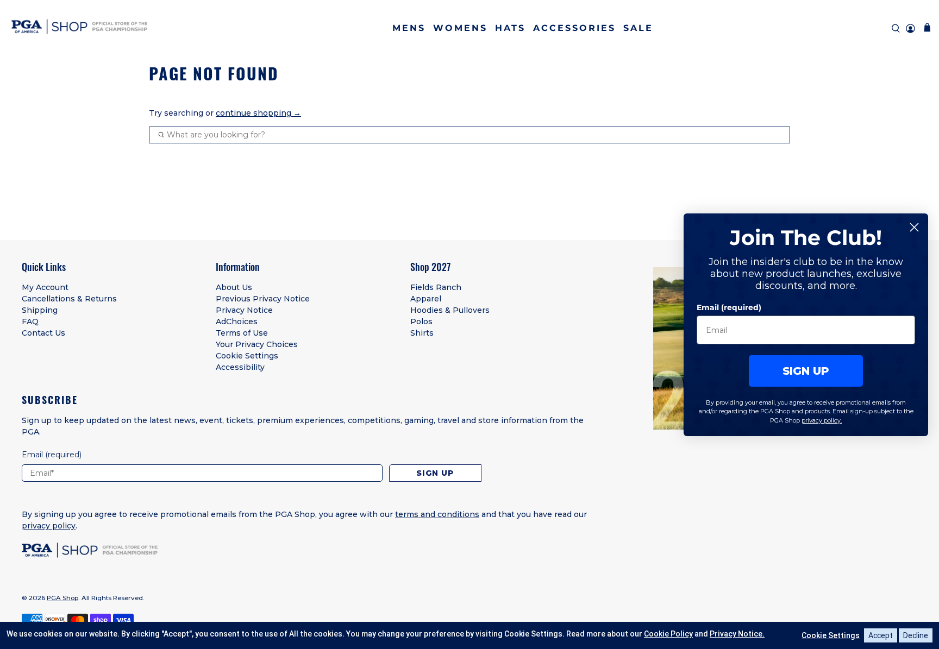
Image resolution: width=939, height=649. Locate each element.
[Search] (895, 28)
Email (52, 454)
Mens (408, 28)
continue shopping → (258, 113)
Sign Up (435, 473)
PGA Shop (62, 598)
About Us (234, 287)
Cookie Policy (668, 633)
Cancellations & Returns (69, 299)
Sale (638, 28)
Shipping (40, 310)
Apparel (425, 299)
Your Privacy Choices (257, 344)
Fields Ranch (435, 287)
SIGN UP (805, 370)
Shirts (422, 333)
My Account (45, 287)
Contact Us (43, 333)
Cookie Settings (247, 356)
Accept (880, 635)
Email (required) (729, 307)
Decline (915, 635)
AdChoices (237, 321)
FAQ (30, 321)
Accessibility (240, 367)
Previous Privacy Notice (263, 299)
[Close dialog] (914, 227)
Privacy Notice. (737, 633)
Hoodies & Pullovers (450, 310)
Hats (510, 28)
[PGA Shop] (79, 28)
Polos (421, 321)
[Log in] (910, 28)
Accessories (574, 28)
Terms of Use (242, 333)
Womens (460, 28)
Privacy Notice (244, 310)
